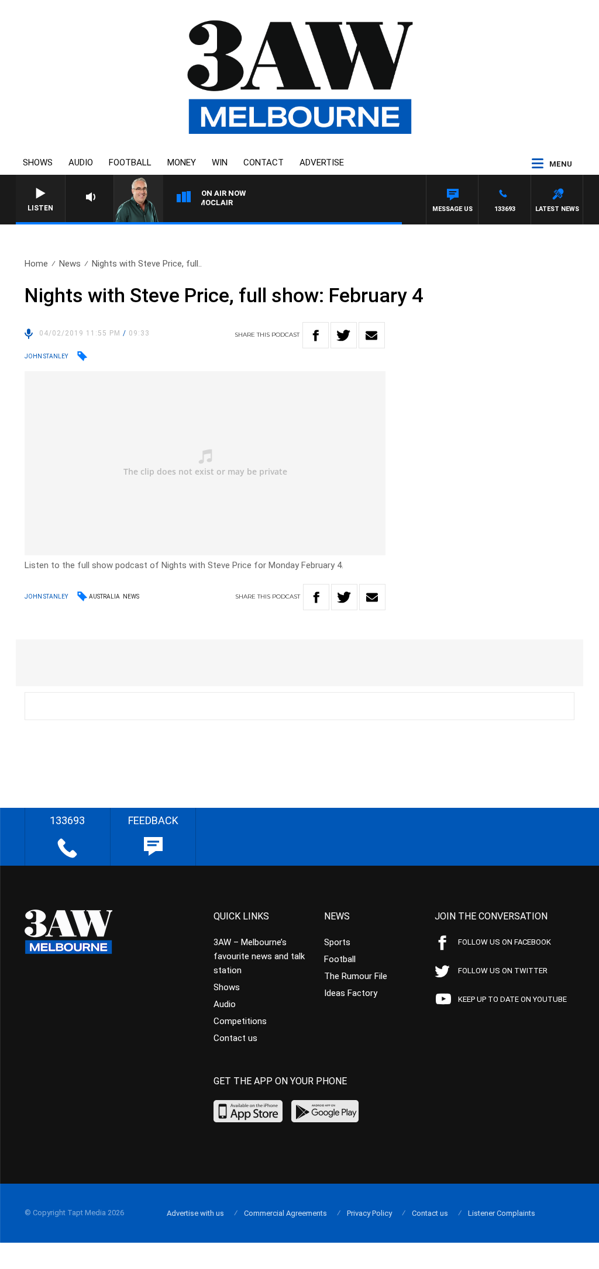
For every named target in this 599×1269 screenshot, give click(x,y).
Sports (337, 942)
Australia (104, 596)
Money (181, 162)
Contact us (235, 1038)
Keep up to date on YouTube (512, 999)
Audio (80, 162)
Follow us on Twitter (503, 970)
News (70, 263)
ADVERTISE (322, 162)
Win (220, 162)
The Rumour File (355, 976)
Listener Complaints (501, 1213)
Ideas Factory (350, 993)
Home (36, 263)
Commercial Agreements (285, 1213)
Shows (38, 162)
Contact (263, 162)
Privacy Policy (369, 1213)
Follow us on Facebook (504, 942)
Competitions (240, 1021)
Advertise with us (195, 1213)
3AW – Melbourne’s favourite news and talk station (259, 956)
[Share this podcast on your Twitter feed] (344, 335)
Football (130, 162)
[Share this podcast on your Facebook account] (315, 335)
